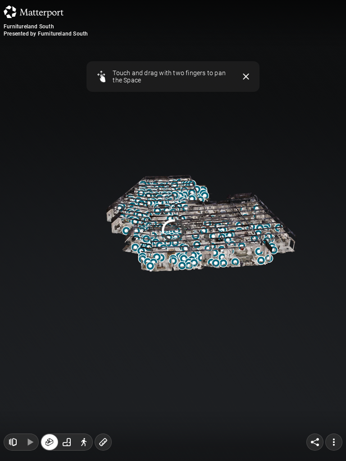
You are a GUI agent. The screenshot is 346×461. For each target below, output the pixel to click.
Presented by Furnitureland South (46, 34)
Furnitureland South (29, 26)
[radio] (49, 442)
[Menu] (333, 442)
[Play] (30, 442)
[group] (67, 442)
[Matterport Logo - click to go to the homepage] (33, 12)
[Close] (246, 76)
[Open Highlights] (13, 442)
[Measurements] (103, 442)
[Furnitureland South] (173, 230)
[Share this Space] (314, 442)
